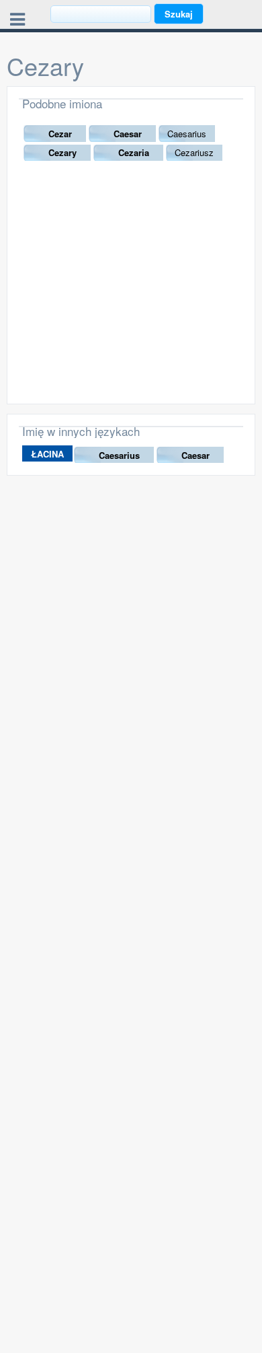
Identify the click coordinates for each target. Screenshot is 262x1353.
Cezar (60, 133)
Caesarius (119, 455)
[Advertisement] (131, 293)
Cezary (62, 152)
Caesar (128, 133)
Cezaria (133, 152)
